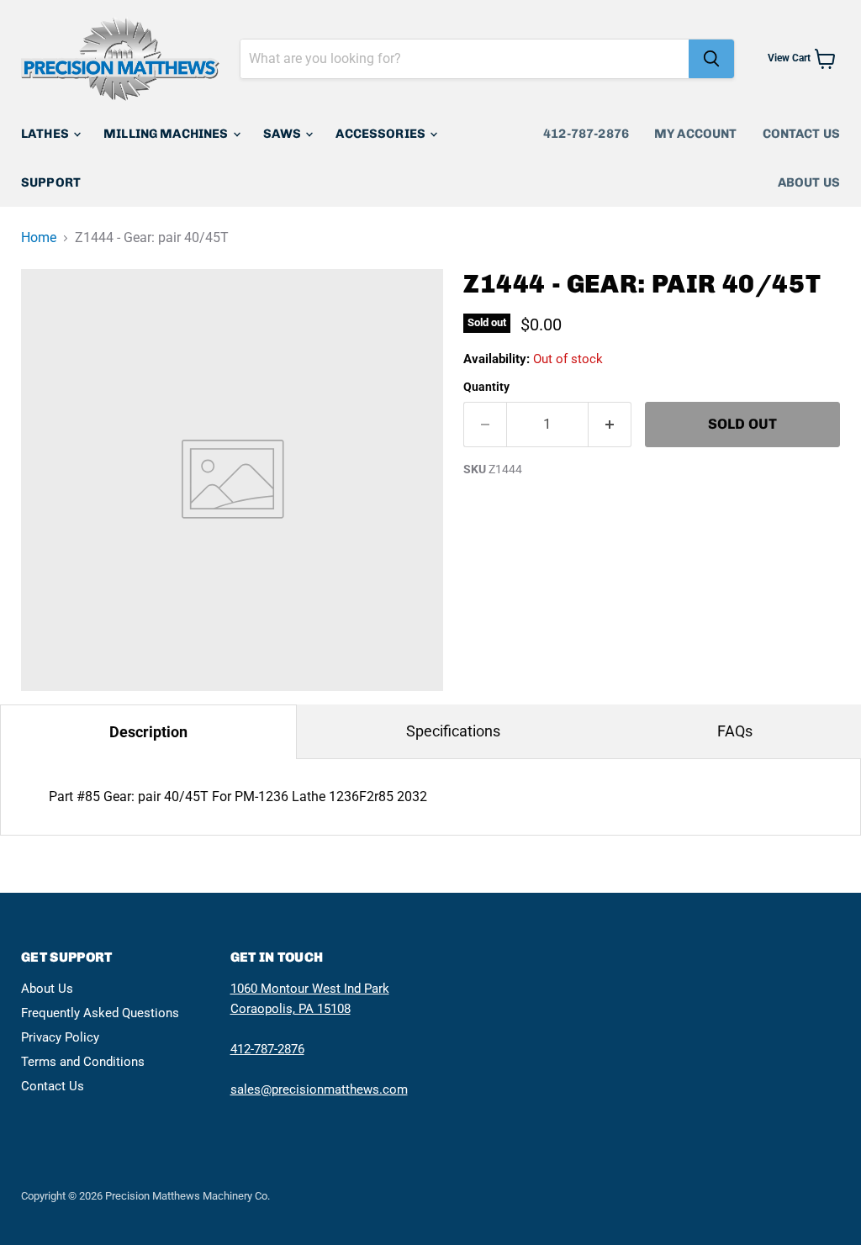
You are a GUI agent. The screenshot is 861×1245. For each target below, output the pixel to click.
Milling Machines (167, 133)
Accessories (381, 133)
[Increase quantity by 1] (610, 424)
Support (51, 182)
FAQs (735, 731)
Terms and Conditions (83, 1061)
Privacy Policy (60, 1037)
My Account (695, 133)
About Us (809, 182)
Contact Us (802, 133)
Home (38, 237)
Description (148, 732)
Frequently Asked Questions (100, 1013)
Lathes (46, 133)
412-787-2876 (586, 133)
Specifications (453, 731)
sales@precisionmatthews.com (319, 1089)
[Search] (711, 59)
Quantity (486, 386)
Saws (283, 133)
